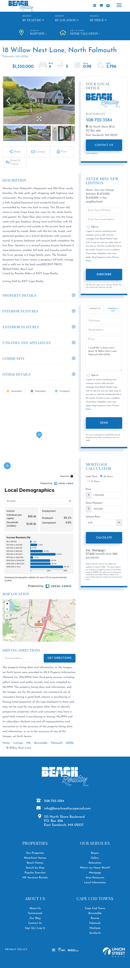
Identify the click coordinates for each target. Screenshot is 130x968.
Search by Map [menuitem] (35, 867)
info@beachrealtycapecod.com (67, 808)
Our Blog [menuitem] (35, 918)
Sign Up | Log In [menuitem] (35, 928)
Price (88, 489)
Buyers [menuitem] (95, 853)
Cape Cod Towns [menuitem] (95, 908)
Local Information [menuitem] (95, 882)
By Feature (31, 20)
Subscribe (104, 274)
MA (28, 743)
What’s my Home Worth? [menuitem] (95, 867)
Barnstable (41, 743)
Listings (18, 743)
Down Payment (94, 503)
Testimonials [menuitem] (35, 913)
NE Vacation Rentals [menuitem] (35, 877)
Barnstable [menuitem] (95, 913)
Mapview (37, 32)
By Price (97, 20)
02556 (69, 743)
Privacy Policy (97, 438)
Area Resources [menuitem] (95, 877)
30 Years (108, 476)
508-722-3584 (99, 120)
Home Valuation (84, 32)
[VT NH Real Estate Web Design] (114, 952)
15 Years (95, 481)
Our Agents (92, 154)
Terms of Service (112, 438)
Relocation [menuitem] (95, 863)
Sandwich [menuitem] (95, 933)
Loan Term (92, 476)
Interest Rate (93, 516)
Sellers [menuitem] (95, 858)
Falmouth (56, 743)
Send (104, 423)
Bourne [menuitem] (95, 918)
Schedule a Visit (112, 310)
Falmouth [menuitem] (95, 923)
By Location (65, 20)
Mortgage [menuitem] (95, 872)
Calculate (104, 537)
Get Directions (59, 658)
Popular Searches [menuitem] (35, 872)
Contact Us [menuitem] (35, 923)
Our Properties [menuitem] (35, 853)
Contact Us (104, 145)
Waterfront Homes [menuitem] (35, 858)
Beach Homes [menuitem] (35, 863)
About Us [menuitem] (35, 908)
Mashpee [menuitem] (95, 928)
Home (6, 743)
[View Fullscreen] (7, 616)
